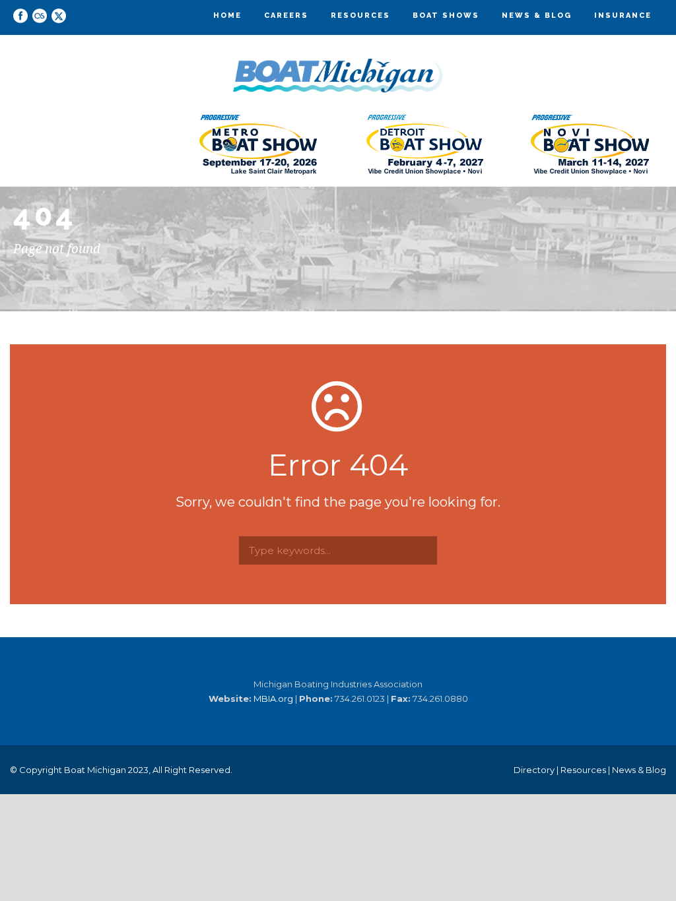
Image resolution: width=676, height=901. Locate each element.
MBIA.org (273, 698)
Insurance (623, 15)
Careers (286, 15)
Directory (534, 769)
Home (227, 15)
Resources (360, 15)
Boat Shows (446, 15)
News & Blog (537, 15)
